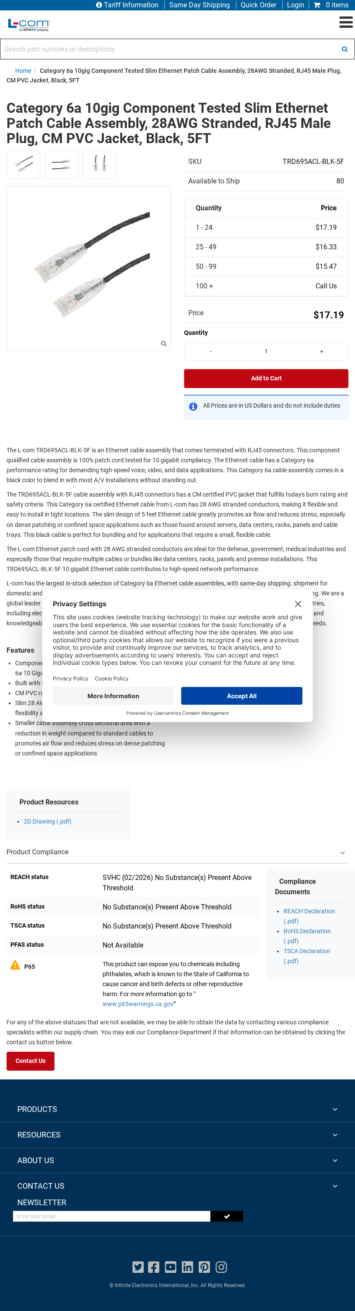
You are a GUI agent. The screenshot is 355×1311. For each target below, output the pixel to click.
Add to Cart (266, 378)
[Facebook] (153, 1267)
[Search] (345, 49)
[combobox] (177, 49)
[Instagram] (221, 1267)
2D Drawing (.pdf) (47, 821)
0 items (336, 5)
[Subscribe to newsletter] (226, 1216)
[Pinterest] (204, 1267)
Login (295, 5)
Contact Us (30, 1061)
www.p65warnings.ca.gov (138, 1004)
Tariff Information (131, 5)
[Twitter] (138, 1267)
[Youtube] (170, 1267)
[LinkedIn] (187, 1267)
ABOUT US (35, 1160)
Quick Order (258, 5)
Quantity (196, 332)
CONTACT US (41, 1185)
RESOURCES (39, 1134)
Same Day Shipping (199, 5)
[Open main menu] (346, 22)
